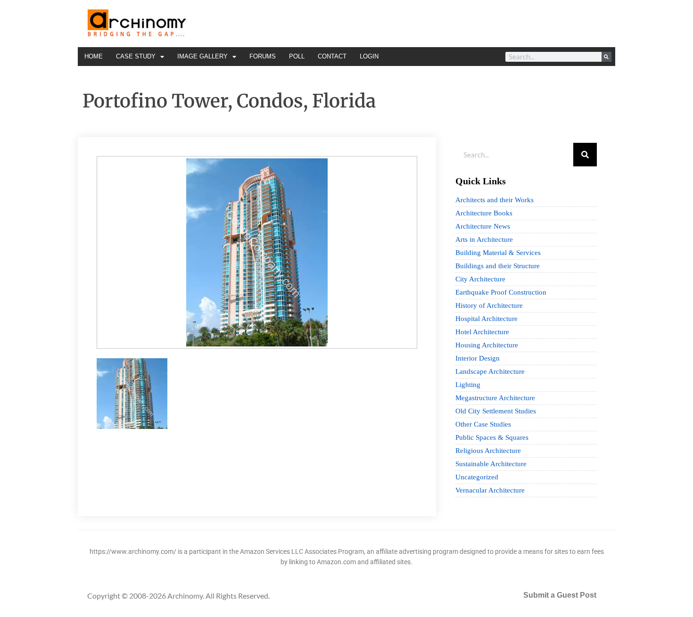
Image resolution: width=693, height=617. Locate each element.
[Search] (606, 57)
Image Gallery (202, 56)
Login (369, 56)
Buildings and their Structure (497, 266)
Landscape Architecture (490, 371)
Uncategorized (476, 477)
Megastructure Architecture (495, 398)
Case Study (136, 56)
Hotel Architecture (482, 332)
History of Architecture (489, 305)
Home (93, 56)
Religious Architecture (488, 450)
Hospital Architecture (486, 318)
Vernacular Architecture (490, 490)
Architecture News (482, 226)
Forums (262, 56)
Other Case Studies (483, 424)
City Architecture (480, 279)
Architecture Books (483, 213)
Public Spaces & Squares (491, 437)
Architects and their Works (494, 200)
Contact (332, 56)
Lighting (467, 384)
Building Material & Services (498, 252)
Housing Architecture (486, 345)
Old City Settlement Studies (495, 411)
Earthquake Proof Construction (500, 292)
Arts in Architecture (484, 239)
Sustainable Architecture (491, 464)
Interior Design (477, 358)
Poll (297, 56)
